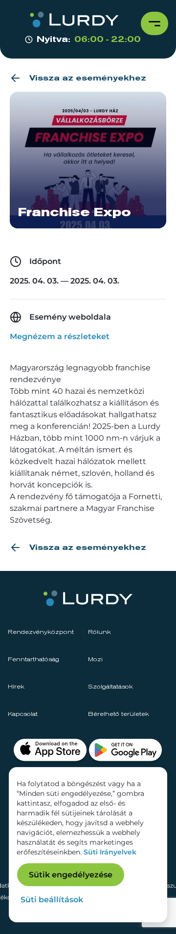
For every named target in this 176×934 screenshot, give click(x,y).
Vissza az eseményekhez (87, 78)
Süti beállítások (52, 899)
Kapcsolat (23, 714)
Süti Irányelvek (110, 852)
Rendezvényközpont (41, 632)
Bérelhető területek (118, 714)
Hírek (16, 687)
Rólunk (99, 632)
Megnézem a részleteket (60, 336)
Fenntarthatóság (33, 660)
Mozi (95, 660)
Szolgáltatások (110, 687)
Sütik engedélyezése (70, 874)
